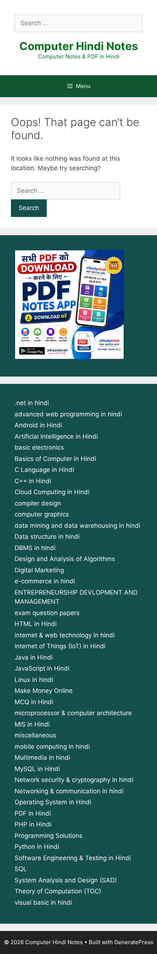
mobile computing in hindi (52, 746)
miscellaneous (35, 735)
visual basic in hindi (43, 902)
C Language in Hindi (44, 469)
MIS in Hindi (32, 724)
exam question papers (47, 613)
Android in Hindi (38, 425)
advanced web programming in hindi (68, 414)
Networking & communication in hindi (69, 791)
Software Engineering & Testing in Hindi (73, 858)
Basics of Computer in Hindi (55, 458)
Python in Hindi (37, 846)
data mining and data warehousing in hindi (77, 525)
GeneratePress (133, 942)
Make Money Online (44, 690)
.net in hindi (32, 403)
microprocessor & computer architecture (73, 713)
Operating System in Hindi (53, 802)
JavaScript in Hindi (42, 668)
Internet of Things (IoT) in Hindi (60, 646)
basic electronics (39, 447)
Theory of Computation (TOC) (58, 891)
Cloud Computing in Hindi (52, 492)
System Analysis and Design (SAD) (66, 880)
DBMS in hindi (35, 548)
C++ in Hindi (33, 481)
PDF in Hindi (33, 813)
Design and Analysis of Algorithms (65, 558)
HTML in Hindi (36, 623)
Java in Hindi (34, 657)
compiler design (38, 503)
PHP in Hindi (33, 824)
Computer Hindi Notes (78, 46)
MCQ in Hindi (34, 702)
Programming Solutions (49, 835)
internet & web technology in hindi (65, 635)
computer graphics (42, 514)
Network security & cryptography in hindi (74, 779)
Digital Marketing (39, 570)
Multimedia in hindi (42, 757)
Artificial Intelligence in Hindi (56, 436)
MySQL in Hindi (37, 768)
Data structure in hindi (47, 536)
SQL (21, 869)
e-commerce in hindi (45, 581)
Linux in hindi (34, 679)
